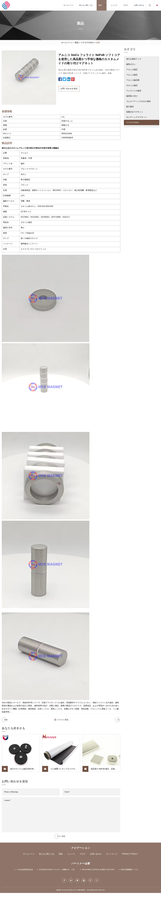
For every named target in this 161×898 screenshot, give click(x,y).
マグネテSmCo (87, 43)
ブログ (125, 5)
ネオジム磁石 (132, 85)
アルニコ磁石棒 (132, 80)
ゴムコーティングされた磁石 (138, 101)
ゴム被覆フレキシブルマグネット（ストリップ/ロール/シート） (63, 770)
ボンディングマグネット (136, 117)
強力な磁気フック (133, 59)
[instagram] (90, 880)
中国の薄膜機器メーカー (129, 869)
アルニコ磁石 (132, 69)
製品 (100, 5)
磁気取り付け (132, 96)
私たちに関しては (86, 5)
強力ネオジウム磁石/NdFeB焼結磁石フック (22, 770)
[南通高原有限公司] (6, 5)
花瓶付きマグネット (134, 112)
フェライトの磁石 (133, 91)
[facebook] (64, 880)
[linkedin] (71, 880)
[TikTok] (97, 880)
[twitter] (77, 880)
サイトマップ (111, 854)
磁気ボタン (131, 64)
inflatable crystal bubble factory (98, 869)
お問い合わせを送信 (68, 89)
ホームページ (68, 5)
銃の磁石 (130, 107)
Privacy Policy (130, 854)
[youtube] (84, 880)
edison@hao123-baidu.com (96, 890)
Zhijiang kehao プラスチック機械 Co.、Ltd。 (57, 869)
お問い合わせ (139, 5)
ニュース (114, 5)
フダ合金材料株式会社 (25, 869)
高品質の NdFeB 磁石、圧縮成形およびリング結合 (104, 770)
